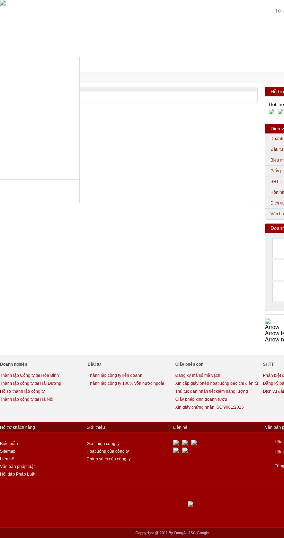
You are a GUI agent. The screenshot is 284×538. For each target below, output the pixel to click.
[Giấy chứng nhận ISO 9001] (267, 321)
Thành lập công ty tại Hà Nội (26, 399)
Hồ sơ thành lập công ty (22, 391)
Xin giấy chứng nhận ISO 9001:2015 (209, 407)
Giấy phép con (189, 364)
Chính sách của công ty (109, 459)
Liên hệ (7, 459)
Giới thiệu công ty (103, 443)
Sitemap (8, 451)
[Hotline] (273, 111)
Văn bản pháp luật (17, 466)
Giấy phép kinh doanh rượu (201, 399)
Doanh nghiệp (13, 364)
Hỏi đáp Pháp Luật (17, 474)
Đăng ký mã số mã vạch (197, 375)
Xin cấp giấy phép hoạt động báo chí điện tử (216, 383)
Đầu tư (276, 149)
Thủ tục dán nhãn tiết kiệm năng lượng (211, 391)
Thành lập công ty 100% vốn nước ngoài (126, 383)
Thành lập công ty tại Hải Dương (30, 383)
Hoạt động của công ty (108, 451)
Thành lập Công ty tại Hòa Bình (29, 375)
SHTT (275, 181)
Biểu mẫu (9, 443)
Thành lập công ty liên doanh (115, 375)
